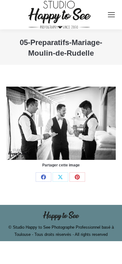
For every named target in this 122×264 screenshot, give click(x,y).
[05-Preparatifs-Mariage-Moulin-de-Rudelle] (61, 123)
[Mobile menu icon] (111, 14)
